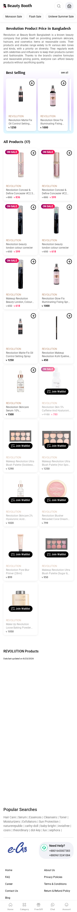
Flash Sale (35, 16)
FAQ (7, 877)
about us (49, 870)
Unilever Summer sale (61, 16)
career (9, 884)
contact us (11, 890)
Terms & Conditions (55, 884)
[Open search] (58, 6)
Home (8, 870)
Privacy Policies (53, 877)
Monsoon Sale (13, 16)
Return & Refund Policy (57, 890)
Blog (7, 897)
